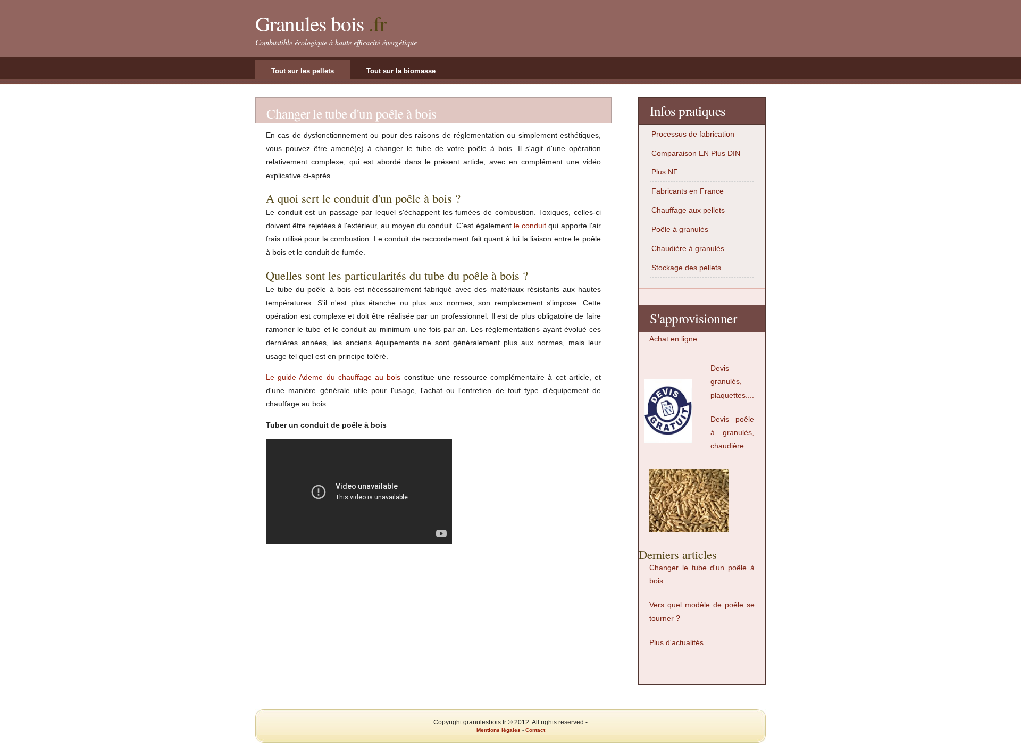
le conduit (530, 225)
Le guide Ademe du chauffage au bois (333, 377)
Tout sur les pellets (302, 71)
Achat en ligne (673, 339)
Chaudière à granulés (687, 248)
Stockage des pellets (686, 267)
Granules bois (309, 23)
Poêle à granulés (679, 229)
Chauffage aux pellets (688, 210)
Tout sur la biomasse (401, 71)
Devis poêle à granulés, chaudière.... (732, 432)
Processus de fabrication (692, 134)
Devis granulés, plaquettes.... (732, 381)
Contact (535, 730)
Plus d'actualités (676, 642)
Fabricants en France (687, 191)
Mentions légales (498, 730)
